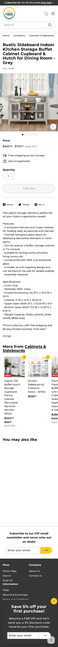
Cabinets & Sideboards (41, 35)
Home (6, 35)
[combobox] (29, 25)
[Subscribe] (45, 635)
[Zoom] (53, 127)
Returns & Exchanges (15, 594)
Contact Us (35, 575)
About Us (34, 571)
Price (6, 140)
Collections (19, 35)
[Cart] (46, 13)
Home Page (10, 571)
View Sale (46, 2)
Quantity (9, 169)
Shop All (8, 580)
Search (7, 575)
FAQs (6, 590)
